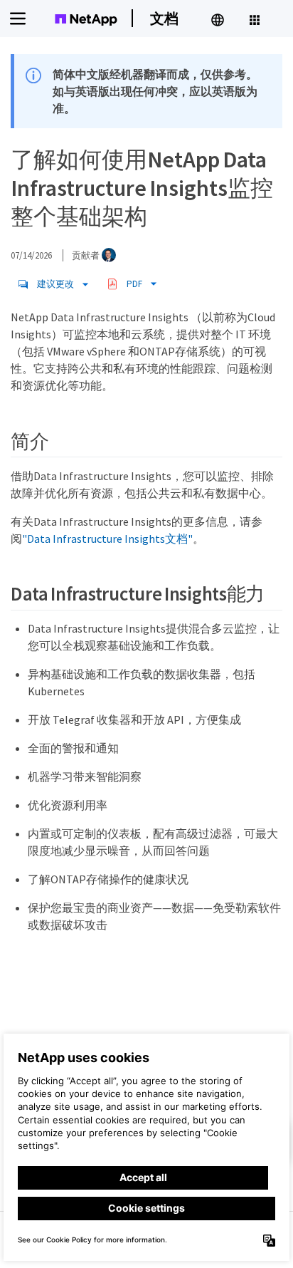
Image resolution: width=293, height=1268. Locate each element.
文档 (164, 18)
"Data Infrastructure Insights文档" (107, 538)
